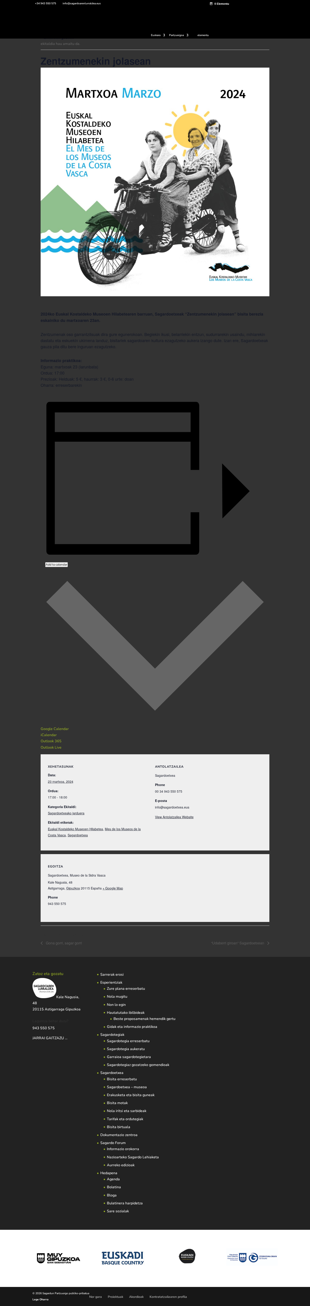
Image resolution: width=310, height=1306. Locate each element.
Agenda (113, 1179)
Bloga (112, 1195)
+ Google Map (113, 888)
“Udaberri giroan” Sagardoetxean (238, 943)
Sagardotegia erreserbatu (128, 1041)
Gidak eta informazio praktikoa (132, 1026)
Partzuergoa (176, 35)
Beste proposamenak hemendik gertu (144, 1018)
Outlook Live (51, 747)
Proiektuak (115, 1297)
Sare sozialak (118, 1211)
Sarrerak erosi (112, 974)
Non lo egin (116, 1004)
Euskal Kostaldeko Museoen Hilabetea (75, 829)
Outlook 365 (51, 741)
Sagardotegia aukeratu (126, 1048)
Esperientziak (111, 982)
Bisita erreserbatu (122, 1079)
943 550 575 (43, 1028)
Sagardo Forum (113, 1142)
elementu (203, 35)
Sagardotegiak (112, 1034)
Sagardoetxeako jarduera (66, 813)
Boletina (114, 1187)
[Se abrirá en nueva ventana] (67, 1038)
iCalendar (49, 735)
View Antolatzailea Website (174, 817)
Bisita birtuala (118, 1127)
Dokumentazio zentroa (119, 1134)
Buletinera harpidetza (125, 1203)
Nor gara (95, 1297)
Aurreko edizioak (121, 1165)
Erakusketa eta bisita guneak (131, 1095)
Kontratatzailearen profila (168, 1297)
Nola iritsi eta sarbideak (126, 1110)
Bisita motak (117, 1102)
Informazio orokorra (123, 1149)
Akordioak (136, 1297)
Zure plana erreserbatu (126, 988)
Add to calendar (56, 565)
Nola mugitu (117, 996)
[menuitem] (158, 36)
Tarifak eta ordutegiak (125, 1119)
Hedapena (108, 1173)
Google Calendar (55, 728)
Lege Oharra (40, 1299)
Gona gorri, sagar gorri (63, 943)
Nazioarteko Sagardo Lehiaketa (133, 1157)
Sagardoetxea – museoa (127, 1087)
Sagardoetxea (78, 835)
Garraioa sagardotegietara (129, 1056)
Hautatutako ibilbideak (126, 1012)
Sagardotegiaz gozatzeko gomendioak (138, 1064)
